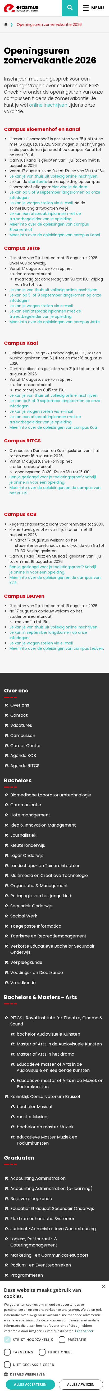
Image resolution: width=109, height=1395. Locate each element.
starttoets (38, 181)
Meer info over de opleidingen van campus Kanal (55, 235)
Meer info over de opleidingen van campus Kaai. (54, 427)
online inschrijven (48, 105)
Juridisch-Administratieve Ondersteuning (53, 1229)
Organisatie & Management (39, 886)
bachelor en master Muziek (45, 1127)
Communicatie (25, 805)
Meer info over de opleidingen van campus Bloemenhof (49, 227)
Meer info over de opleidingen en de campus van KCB (55, 580)
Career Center (25, 746)
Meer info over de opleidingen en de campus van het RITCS (55, 490)
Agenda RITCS (24, 766)
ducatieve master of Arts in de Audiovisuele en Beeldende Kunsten (53, 1067)
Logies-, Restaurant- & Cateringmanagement (33, 1242)
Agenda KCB (23, 755)
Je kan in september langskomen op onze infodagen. (48, 635)
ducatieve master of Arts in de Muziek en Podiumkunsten (60, 1083)
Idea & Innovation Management (43, 825)
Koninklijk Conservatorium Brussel (45, 1096)
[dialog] (54, 1338)
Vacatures (21, 725)
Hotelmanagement (30, 815)
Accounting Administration (38, 1178)
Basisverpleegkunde (31, 1199)
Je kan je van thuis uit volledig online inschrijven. (54, 176)
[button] (54, 1374)
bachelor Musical (34, 1107)
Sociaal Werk (23, 916)
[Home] (21, 8)
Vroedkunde (23, 983)
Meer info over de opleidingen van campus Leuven (56, 648)
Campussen (22, 735)
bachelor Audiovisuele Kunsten (48, 1034)
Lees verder (84, 1331)
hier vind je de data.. (70, 187)
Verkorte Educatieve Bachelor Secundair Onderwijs (52, 949)
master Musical (32, 1117)
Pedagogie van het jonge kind (40, 896)
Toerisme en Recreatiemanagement (48, 936)
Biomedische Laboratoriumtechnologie (50, 795)
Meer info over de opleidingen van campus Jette (55, 321)
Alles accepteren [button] (30, 1384)
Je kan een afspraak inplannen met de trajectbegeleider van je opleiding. (45, 216)
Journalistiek (23, 835)
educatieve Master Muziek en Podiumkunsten (47, 1140)
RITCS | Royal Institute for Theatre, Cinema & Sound (56, 1021)
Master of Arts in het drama (45, 1054)
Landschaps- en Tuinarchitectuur (45, 866)
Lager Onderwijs (26, 855)
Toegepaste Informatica (35, 926)
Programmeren (26, 1275)
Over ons (19, 705)
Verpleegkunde (26, 962)
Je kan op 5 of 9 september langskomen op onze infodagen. (55, 195)
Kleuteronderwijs (27, 845)
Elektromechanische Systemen (42, 1219)
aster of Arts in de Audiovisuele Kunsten (61, 1044)
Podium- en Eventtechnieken (40, 1265)
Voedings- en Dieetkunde (36, 972)
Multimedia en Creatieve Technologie (49, 875)
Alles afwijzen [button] (81, 1384)
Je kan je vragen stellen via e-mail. (42, 203)
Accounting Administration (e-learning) (51, 1188)
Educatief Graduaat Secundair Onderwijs (52, 1208)
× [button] (103, 1287)
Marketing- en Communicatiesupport (49, 1255)
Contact (19, 715)
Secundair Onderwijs (31, 906)
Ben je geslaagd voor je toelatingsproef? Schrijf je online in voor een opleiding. (53, 479)
